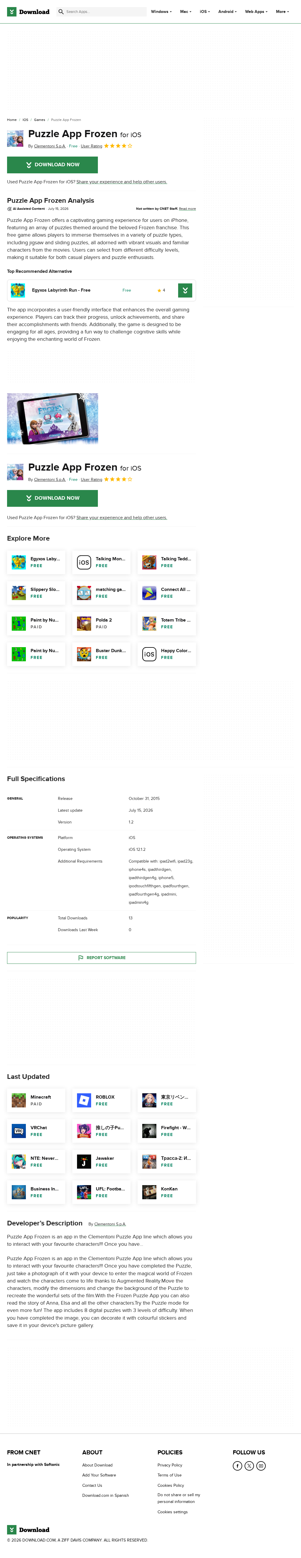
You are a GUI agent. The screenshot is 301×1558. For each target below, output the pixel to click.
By (47, 146)
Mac (184, 12)
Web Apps (254, 12)
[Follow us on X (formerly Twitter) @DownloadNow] (249, 1466)
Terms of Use (170, 1475)
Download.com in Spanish (105, 1495)
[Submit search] (61, 11)
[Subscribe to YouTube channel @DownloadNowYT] (261, 1466)
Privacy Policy (170, 1465)
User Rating (91, 146)
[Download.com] (28, 11)
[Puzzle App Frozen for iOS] (15, 138)
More (281, 11)
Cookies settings (173, 1511)
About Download (97, 1465)
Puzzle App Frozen (84, 133)
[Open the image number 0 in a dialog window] (52, 418)
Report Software (106, 957)
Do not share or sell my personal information (179, 1498)
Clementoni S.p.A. (110, 1224)
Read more (187, 209)
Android (225, 12)
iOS (203, 12)
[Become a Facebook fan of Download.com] (237, 1466)
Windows (159, 12)
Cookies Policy (171, 1485)
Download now (57, 165)
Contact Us (92, 1485)
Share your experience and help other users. (121, 182)
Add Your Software (99, 1475)
